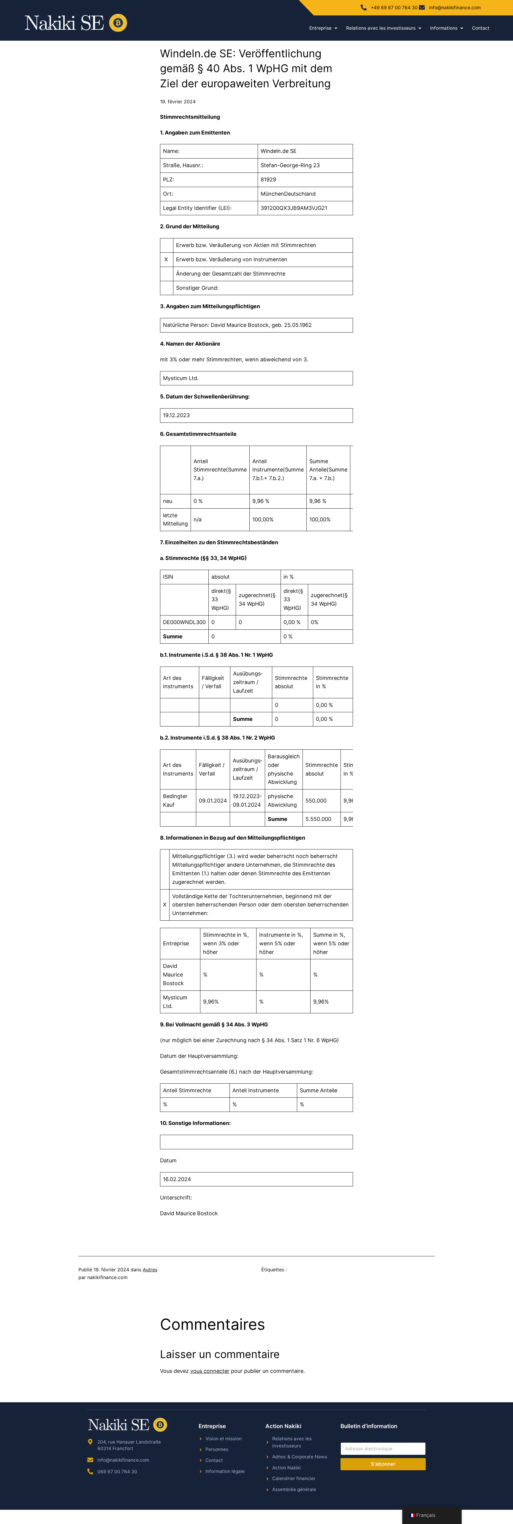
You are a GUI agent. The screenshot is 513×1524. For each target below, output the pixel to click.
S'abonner (383, 1464)
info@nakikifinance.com (455, 7)
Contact (481, 28)
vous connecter (209, 1371)
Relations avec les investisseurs (381, 28)
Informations (443, 28)
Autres (150, 1270)
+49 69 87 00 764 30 (394, 7)
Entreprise (320, 28)
